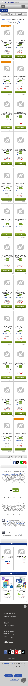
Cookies (5, 636)
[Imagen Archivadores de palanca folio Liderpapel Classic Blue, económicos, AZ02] (7, 68)
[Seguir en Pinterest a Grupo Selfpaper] (16, 652)
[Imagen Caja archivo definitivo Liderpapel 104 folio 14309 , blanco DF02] (7, 32)
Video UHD (6, 622)
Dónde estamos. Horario (9, 613)
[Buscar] (23, 6)
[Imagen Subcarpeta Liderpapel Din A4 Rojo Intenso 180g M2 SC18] (20, 354)
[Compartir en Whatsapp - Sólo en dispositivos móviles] (21, 463)
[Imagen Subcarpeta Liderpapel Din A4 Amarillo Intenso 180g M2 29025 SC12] (7, 354)
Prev (3, 558)
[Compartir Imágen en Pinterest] (24, 463)
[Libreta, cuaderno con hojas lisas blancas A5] (7, 582)
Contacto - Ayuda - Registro (10, 615)
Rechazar (9, 675)
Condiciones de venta (9, 631)
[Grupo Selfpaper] (9, 643)
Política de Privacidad (9, 634)
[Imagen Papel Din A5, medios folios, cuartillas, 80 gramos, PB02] (7, 211)
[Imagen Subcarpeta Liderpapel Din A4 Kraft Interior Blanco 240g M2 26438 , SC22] (20, 318)
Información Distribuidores (10, 616)
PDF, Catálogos (7, 623)
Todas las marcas (5, 17)
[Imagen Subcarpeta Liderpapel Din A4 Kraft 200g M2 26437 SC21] (7, 104)
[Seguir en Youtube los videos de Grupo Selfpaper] (12, 652)
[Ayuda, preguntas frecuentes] (23, 682)
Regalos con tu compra (9, 625)
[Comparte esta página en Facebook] (14, 463)
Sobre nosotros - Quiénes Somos (11, 612)
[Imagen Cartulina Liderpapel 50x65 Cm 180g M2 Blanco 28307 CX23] (20, 175)
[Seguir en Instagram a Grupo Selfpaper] (19, 652)
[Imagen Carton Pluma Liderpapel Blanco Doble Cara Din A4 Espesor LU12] (20, 390)
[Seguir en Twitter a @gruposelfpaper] (9, 652)
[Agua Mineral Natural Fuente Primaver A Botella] (17, 551)
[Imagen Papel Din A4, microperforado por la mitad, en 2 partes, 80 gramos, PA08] (20, 104)
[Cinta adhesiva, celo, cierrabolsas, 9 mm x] (21, 582)
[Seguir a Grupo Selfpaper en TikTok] (23, 652)
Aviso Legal (6, 633)
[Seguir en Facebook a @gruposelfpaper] (5, 652)
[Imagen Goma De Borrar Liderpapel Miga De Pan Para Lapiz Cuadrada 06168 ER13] (7, 282)
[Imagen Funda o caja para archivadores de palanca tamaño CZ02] (7, 175)
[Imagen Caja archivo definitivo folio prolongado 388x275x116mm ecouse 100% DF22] (20, 68)
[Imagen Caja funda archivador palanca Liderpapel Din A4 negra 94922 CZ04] (7, 390)
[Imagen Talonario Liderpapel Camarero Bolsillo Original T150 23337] (20, 425)
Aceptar (18, 675)
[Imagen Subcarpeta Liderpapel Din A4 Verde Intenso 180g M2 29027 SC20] (20, 282)
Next (24, 558)
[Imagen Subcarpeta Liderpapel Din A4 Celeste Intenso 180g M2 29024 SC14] (20, 140)
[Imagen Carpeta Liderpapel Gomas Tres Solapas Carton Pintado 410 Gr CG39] (7, 318)
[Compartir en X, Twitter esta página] (17, 463)
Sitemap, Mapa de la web (10, 637)
